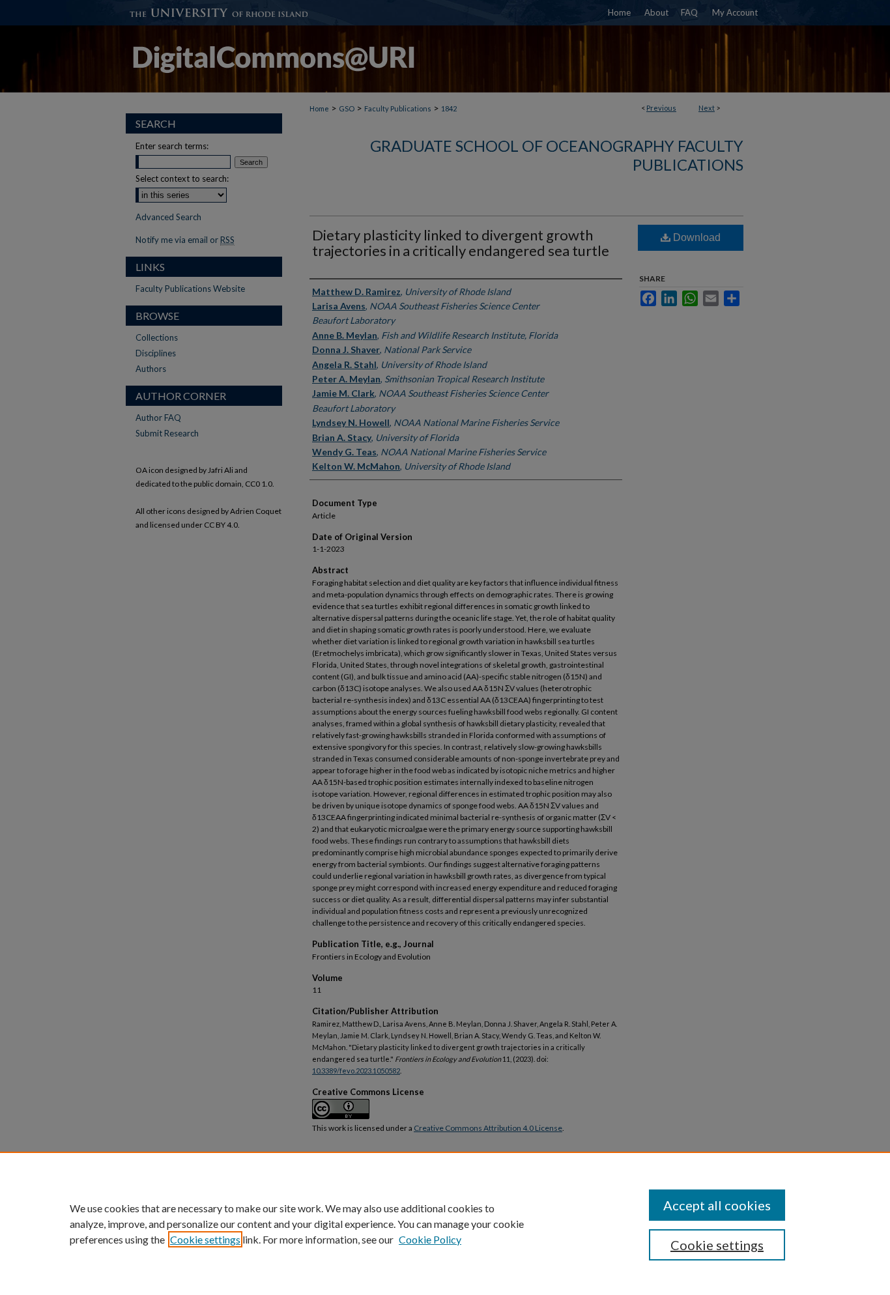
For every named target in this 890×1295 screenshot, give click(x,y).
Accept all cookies (717, 1205)
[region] (445, 1223)
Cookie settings (205, 1239)
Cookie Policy (430, 1239)
